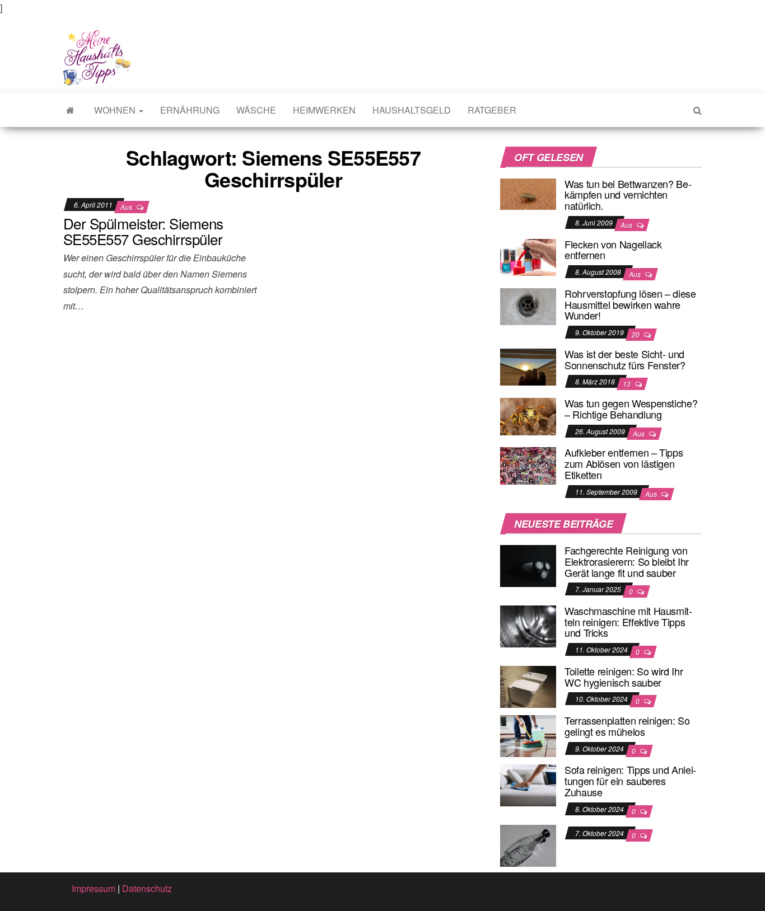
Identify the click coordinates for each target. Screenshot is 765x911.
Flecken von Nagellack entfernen (613, 249)
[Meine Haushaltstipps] (70, 110)
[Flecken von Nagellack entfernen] (528, 256)
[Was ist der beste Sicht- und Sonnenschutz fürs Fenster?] (528, 365)
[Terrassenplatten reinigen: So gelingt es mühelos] (528, 735)
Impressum (93, 888)
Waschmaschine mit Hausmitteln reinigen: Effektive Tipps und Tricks (628, 621)
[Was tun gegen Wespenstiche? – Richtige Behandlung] (528, 414)
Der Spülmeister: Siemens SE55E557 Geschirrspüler (143, 231)
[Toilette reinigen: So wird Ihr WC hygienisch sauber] (528, 685)
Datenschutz (147, 888)
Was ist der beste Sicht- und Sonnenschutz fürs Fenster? (625, 359)
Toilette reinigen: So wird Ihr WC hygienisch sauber (624, 676)
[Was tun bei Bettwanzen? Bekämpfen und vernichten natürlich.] (528, 192)
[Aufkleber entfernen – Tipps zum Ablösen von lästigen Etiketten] (528, 464)
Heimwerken (324, 110)
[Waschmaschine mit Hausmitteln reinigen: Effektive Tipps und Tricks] (528, 625)
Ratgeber (492, 110)
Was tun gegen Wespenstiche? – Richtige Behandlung (631, 408)
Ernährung (190, 110)
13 (627, 383)
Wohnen (116, 110)
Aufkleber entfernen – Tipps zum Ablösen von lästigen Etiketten (624, 463)
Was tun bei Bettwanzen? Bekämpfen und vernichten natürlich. (628, 194)
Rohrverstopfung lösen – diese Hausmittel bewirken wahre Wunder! (630, 304)
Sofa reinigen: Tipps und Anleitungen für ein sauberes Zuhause (630, 780)
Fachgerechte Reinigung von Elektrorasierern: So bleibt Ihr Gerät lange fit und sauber (627, 561)
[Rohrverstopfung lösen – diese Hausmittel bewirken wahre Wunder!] (528, 305)
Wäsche (256, 110)
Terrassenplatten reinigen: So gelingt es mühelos (627, 726)
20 (636, 334)
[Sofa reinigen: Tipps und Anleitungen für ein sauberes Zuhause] (528, 784)
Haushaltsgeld (411, 110)
